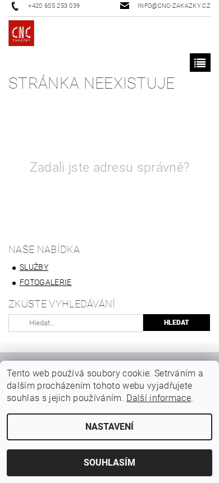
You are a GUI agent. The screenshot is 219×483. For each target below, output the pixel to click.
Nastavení (109, 426)
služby (34, 267)
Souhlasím (109, 462)
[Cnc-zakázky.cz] (21, 34)
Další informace (158, 398)
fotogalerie (46, 282)
